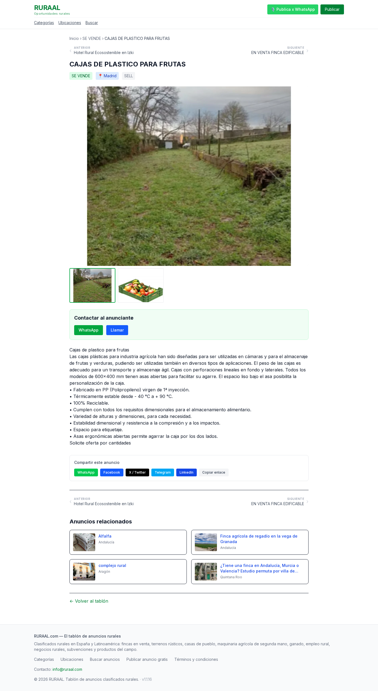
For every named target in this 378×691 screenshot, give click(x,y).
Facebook (111, 472)
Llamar (117, 330)
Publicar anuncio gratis (147, 659)
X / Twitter (137, 472)
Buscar (92, 22)
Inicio (74, 38)
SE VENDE (91, 38)
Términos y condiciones (196, 659)
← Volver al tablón (88, 601)
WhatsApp (89, 330)
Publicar (332, 9)
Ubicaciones (69, 22)
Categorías (44, 22)
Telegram (163, 472)
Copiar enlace (213, 472)
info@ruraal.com (67, 669)
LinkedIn (186, 472)
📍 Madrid (107, 75)
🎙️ (293, 9)
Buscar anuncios (105, 659)
